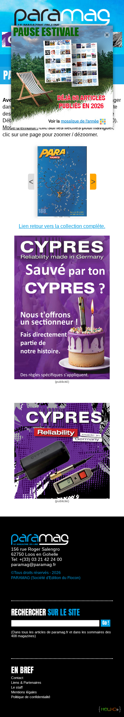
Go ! (105, 623)
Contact (17, 678)
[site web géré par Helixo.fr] (110, 710)
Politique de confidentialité (30, 697)
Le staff (17, 687)
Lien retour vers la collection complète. (62, 226)
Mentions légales (24, 692)
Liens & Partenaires (26, 682)
